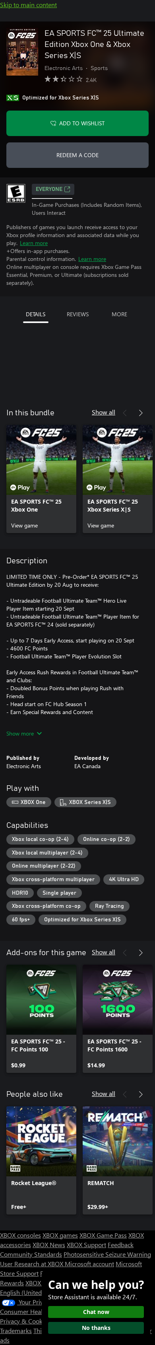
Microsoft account (89, 1263)
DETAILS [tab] (35, 314)
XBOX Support (86, 1244)
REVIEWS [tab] (78, 314)
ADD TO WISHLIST (82, 123)
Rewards (12, 1283)
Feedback (121, 1244)
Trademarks (16, 1330)
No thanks (96, 1327)
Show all (103, 412)
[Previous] (125, 412)
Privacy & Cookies (25, 1321)
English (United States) (31, 1292)
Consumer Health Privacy (35, 1311)
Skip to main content (28, 4)
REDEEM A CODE (77, 155)
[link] (41, 479)
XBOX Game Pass (103, 1235)
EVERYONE (49, 189)
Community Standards (31, 1254)
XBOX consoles (20, 1235)
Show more (20, 733)
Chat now (96, 1312)
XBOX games (60, 1235)
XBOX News (49, 1244)
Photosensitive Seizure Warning (107, 1254)
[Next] (141, 412)
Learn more (34, 243)
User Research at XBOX (32, 1263)
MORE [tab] (119, 314)
